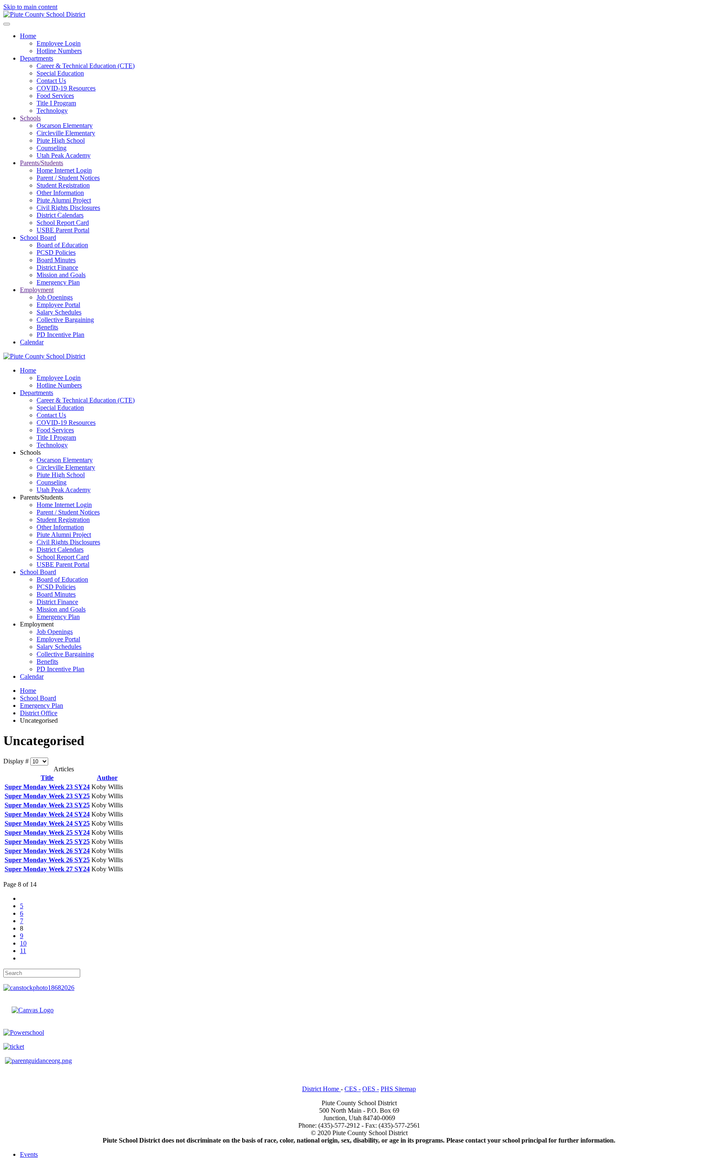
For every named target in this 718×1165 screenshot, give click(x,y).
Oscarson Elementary (65, 125)
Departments (36, 58)
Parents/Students (41, 162)
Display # (16, 761)
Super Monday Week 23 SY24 (47, 786)
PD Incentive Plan (60, 334)
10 (23, 943)
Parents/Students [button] (41, 497)
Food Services (55, 95)
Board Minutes (56, 259)
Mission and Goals (61, 274)
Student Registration (63, 185)
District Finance (57, 267)
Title (47, 777)
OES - (370, 1088)
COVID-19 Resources (66, 88)
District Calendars (60, 215)
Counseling (51, 147)
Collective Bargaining (65, 319)
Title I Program (56, 103)
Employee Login (59, 43)
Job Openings (55, 297)
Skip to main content (30, 6)
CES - (352, 1088)
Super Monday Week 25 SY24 (47, 832)
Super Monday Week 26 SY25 (47, 859)
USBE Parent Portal (63, 230)
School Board (38, 237)
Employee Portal (58, 304)
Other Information (60, 192)
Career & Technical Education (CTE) (86, 65)
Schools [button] (30, 452)
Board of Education (62, 245)
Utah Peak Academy (64, 155)
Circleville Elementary (66, 132)
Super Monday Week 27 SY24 (47, 869)
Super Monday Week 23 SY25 (47, 795)
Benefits (47, 327)
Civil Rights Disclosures (68, 207)
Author (107, 777)
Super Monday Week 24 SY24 (47, 814)
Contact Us (51, 80)
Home (28, 35)
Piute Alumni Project (64, 200)
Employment (37, 289)
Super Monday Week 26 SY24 (47, 850)
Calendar (32, 342)
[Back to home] (44, 14)
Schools (30, 118)
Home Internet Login (64, 170)
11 (23, 950)
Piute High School (61, 140)
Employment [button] (37, 624)
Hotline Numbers (59, 50)
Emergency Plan (58, 282)
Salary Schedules (59, 312)
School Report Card (63, 222)
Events (29, 1154)
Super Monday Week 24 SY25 (47, 823)
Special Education (60, 73)
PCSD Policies (56, 252)
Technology (52, 110)
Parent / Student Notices (68, 177)
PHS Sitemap (398, 1088)
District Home (321, 1088)
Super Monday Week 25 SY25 (47, 841)
